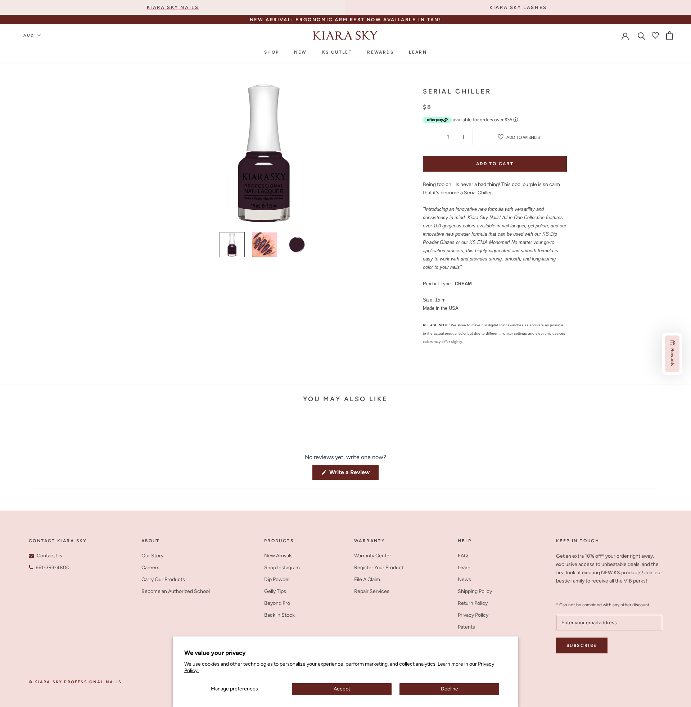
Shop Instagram (282, 568)
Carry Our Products (163, 579)
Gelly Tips (275, 591)
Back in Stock (279, 615)
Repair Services (371, 591)
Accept (342, 689)
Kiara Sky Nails (173, 7)
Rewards (380, 52)
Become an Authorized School (175, 591)
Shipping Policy (475, 591)
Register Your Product (378, 568)
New (300, 52)
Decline (449, 689)
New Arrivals (278, 556)
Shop (271, 52)
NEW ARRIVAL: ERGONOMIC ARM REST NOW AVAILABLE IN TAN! (346, 19)
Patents (466, 627)
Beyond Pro (277, 603)
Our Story (152, 556)
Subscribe (581, 645)
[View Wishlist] (655, 35)
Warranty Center (372, 556)
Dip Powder (277, 579)
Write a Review (353, 474)
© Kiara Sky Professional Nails (75, 682)
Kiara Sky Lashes (518, 7)
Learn (418, 52)
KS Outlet (337, 52)
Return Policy (473, 603)
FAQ (463, 556)
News (464, 579)
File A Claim (367, 579)
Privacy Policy (473, 615)
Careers (150, 568)
